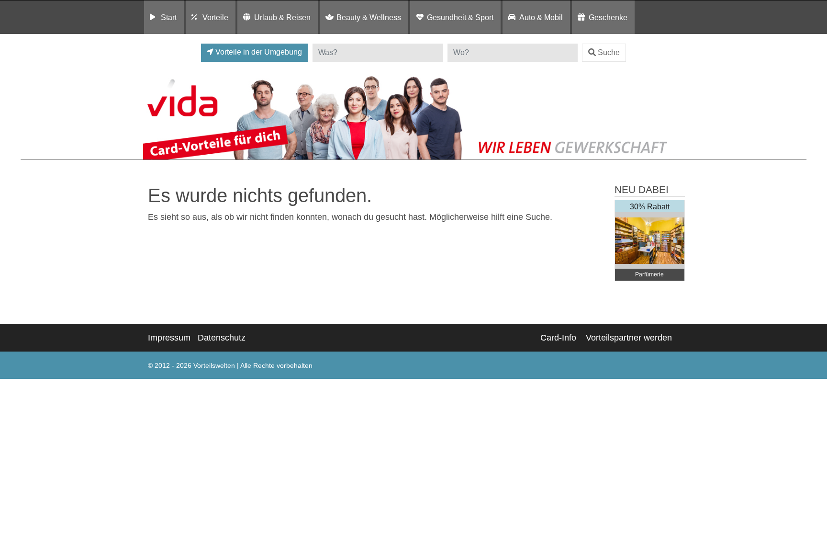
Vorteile (215, 17)
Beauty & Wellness (368, 17)
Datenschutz (222, 337)
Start (169, 17)
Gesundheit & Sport (460, 17)
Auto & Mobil (541, 17)
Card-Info (558, 337)
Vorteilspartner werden (629, 337)
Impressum (169, 337)
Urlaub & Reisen (282, 17)
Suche (609, 52)
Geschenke (608, 17)
